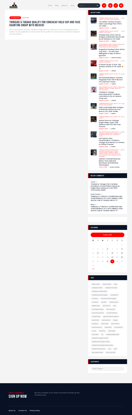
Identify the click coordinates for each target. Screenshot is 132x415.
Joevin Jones (95, 320)
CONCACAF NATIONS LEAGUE (108, 298)
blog (115, 284)
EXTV (114, 306)
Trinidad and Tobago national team (102, 345)
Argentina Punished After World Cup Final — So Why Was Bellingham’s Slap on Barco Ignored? (111, 52)
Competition (114, 295)
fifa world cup (110, 309)
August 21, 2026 (103, 57)
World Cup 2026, (107, 155)
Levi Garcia (95, 324)
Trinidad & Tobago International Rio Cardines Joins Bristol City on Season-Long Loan (110, 95)
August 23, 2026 (104, 41)
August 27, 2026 (104, 28)
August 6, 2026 (103, 146)
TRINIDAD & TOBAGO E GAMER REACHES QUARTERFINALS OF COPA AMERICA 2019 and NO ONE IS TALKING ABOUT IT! (106, 198)
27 (107, 261)
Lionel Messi (104, 324)
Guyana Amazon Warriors (110, 316)
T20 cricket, (107, 19)
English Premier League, (105, 44)
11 (97, 253)
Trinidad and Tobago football (100, 341)
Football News (96, 316)
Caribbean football (111, 288)
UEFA (115, 349)
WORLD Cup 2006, (109, 154)
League (115, 320)
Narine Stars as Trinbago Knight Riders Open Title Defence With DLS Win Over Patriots (110, 123)
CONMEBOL (95, 302)
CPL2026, (116, 18)
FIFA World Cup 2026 (98, 313)
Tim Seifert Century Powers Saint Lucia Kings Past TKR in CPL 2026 (110, 24)
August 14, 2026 (103, 100)
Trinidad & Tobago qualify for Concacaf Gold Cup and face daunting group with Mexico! (44, 24)
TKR (102, 334)
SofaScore (102, 331)
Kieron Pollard (106, 320)
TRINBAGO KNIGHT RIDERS (112, 334)
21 (112, 257)
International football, (105, 45)
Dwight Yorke (96, 306)
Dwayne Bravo (113, 302)
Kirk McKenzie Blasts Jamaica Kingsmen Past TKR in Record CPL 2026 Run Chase (111, 80)
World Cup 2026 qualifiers (109, 47)
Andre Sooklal (116, 57)
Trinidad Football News (98, 349)
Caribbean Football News (99, 291)
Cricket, (101, 19)
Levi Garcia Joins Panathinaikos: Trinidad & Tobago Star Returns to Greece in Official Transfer (111, 141)
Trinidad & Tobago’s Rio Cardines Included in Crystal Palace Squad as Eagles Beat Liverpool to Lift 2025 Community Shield (105, 187)
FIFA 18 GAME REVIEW (97, 309)
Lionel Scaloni (115, 324)
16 (121, 253)
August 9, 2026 (103, 129)
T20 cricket (107, 32)
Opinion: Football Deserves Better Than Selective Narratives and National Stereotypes (109, 162)
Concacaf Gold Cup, (105, 132)
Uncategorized (15, 18)
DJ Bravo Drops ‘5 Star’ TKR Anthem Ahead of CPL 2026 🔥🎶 (111, 67)
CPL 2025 (103, 302)
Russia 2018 (108, 327)
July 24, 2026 (103, 167)
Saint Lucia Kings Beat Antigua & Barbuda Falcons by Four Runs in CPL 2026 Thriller (111, 109)
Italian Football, (103, 152)
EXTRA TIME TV (106, 306)
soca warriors (118, 327)
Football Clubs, (116, 44)
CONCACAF (95, 298)
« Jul (92, 269)
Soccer (94, 331)
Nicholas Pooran (97, 327)
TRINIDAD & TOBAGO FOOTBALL (100, 338)
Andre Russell (96, 284)
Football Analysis (112, 313)
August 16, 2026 (103, 84)
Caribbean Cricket (97, 288)
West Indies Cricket (97, 352)
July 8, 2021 (25, 18)
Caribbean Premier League (99, 295)
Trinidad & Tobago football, (107, 88)
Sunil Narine (111, 331)
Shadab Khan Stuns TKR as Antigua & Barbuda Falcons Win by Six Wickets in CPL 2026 (111, 37)
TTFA (109, 349)
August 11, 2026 (103, 113)
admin (114, 28)
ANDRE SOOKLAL (107, 284)
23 (122, 257)
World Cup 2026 (110, 352)
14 (112, 253)
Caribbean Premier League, (106, 18)
